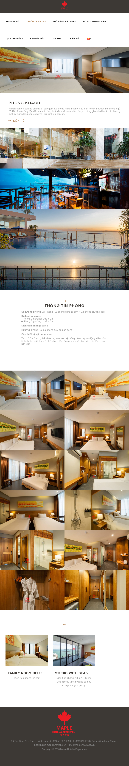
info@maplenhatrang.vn (82, 744)
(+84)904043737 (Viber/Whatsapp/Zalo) (94, 741)
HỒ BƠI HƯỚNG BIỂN (94, 21)
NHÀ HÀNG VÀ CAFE (64, 21)
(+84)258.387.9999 (60, 741)
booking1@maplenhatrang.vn (50, 744)
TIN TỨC (57, 38)
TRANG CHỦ (12, 21)
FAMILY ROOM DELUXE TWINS (27, 673)
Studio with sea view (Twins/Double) (74, 673)
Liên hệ (18, 121)
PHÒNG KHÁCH (36, 21)
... (64, 623)
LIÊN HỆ (74, 38)
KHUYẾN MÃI (37, 38)
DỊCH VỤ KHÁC (14, 38)
